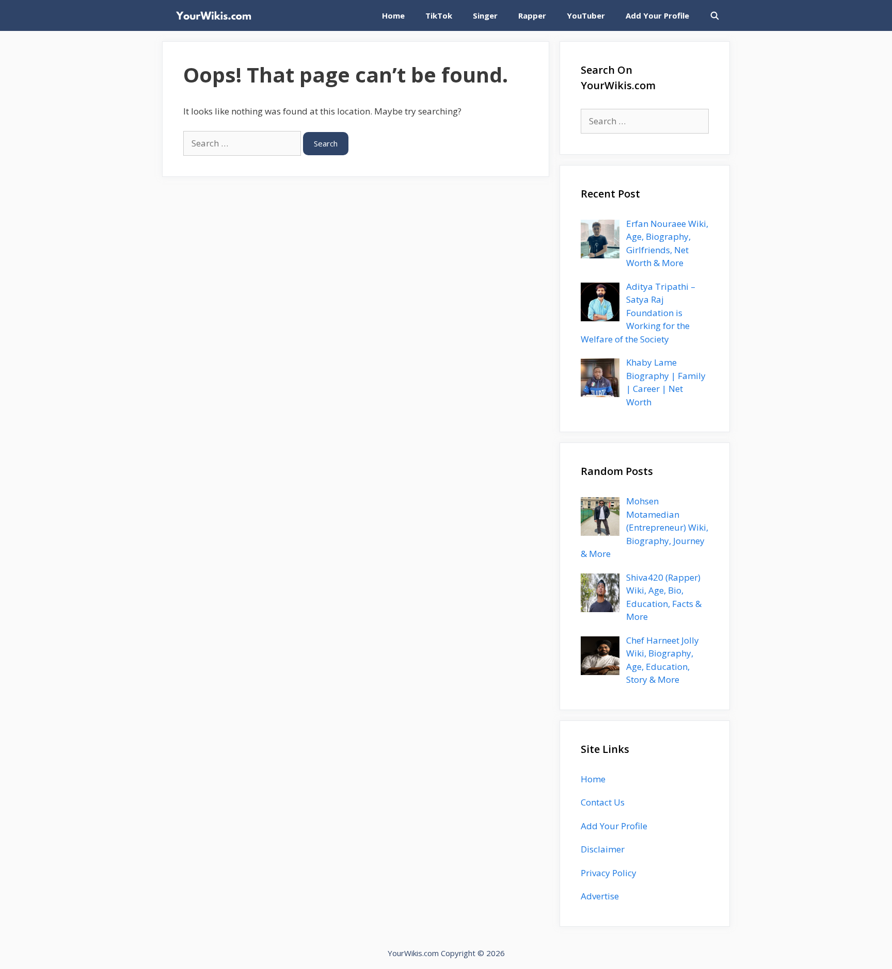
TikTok (438, 15)
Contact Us (603, 802)
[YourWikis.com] (216, 15)
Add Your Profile (657, 15)
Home (393, 15)
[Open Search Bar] (714, 15)
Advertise (600, 896)
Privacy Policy (608, 873)
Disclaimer (603, 849)
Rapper (532, 15)
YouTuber (586, 15)
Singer (485, 15)
